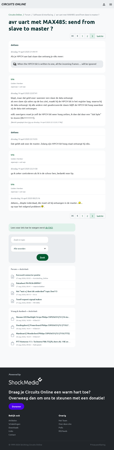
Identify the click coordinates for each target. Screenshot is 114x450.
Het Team (63, 420)
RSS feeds (63, 431)
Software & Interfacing (43, 14)
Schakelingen (14, 424)
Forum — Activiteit (19, 269)
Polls (61, 427)
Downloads (13, 427)
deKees (14, 44)
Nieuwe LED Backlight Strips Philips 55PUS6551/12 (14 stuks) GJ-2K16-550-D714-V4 (53, 317)
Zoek (42, 257)
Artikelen (13, 420)
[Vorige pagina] (77, 36)
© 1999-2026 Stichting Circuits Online (25, 444)
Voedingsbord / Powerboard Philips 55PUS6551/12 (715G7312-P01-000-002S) (50, 325)
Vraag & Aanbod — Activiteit (24, 311)
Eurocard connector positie (28, 275)
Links (11, 431)
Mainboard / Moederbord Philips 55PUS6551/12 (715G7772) (43, 333)
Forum (27, 14)
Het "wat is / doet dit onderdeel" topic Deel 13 (36, 291)
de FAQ (49, 227)
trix (12, 79)
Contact (12, 434)
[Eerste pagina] (72, 36)
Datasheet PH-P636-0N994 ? (28, 283)
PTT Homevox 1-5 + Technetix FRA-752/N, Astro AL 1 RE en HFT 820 (46, 341)
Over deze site (65, 424)
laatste (100, 36)
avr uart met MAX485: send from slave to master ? (77, 14)
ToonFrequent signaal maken (29, 299)
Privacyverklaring (97, 444)
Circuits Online (15, 14)
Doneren (16, 406)
